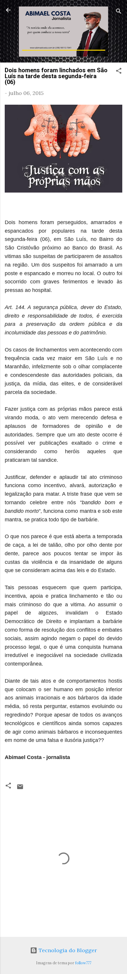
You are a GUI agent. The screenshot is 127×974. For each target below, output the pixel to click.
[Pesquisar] (118, 12)
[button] (118, 71)
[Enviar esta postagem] (20, 788)
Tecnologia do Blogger (67, 950)
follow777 (83, 962)
